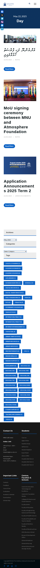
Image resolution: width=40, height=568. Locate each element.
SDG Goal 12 (25, 390)
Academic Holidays (13, 273)
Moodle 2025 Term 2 (28, 465)
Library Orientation (13, 336)
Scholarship (11, 365)
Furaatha (19, 302)
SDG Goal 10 (25, 385)
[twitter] (8, 566)
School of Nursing (27, 543)
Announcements (23, 196)
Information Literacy (14, 322)
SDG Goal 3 (24, 370)
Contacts (5, 482)
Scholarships (6, 500)
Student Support (12, 409)
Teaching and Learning (14, 414)
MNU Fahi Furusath (12, 351)
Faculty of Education (27, 507)
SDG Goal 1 (25, 365)
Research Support (12, 360)
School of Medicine (27, 540)
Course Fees (7, 488)
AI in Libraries (11, 278)
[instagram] (16, 566)
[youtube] (12, 566)
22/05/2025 (8, 60)
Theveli (9, 419)
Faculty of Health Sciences (29, 515)
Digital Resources (12, 287)
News (17, 60)
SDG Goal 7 (10, 380)
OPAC (26, 351)
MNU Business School (28, 532)
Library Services (12, 346)
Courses (24, 437)
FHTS (8, 302)
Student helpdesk (27, 449)
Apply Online (25, 440)
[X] (2, 15)
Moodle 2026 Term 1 (28, 462)
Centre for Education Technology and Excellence (28, 489)
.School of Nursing (13, 263)
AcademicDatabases (13, 268)
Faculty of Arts (26, 504)
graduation (10, 312)
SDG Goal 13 (11, 395)
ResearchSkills (11, 356)
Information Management (15, 326)
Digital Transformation (15, 292)
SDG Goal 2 (10, 370)
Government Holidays (14, 307)
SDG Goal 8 (24, 380)
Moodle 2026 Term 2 (28, 459)
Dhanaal (29, 283)
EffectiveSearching (13, 297)
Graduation (6, 491)
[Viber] (2, 22)
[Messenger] (2, 25)
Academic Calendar (8, 494)
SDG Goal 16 (25, 399)
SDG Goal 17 (11, 404)
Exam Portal (25, 453)
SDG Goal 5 (24, 375)
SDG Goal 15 (10, 399)
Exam (27, 297)
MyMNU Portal (26, 444)
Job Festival (10, 331)
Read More (9, 69)
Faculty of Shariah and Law (29, 529)
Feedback (6, 485)
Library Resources (12, 341)
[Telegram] (2, 18)
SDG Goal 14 (25, 395)
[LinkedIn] (2, 28)
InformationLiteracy (13, 317)
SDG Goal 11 (11, 390)
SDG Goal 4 (11, 375)
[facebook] (4, 566)
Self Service (25, 447)
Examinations (7, 497)
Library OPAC (25, 456)
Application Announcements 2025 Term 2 (19, 186)
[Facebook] (2, 11)
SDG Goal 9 (10, 385)
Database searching (13, 283)
